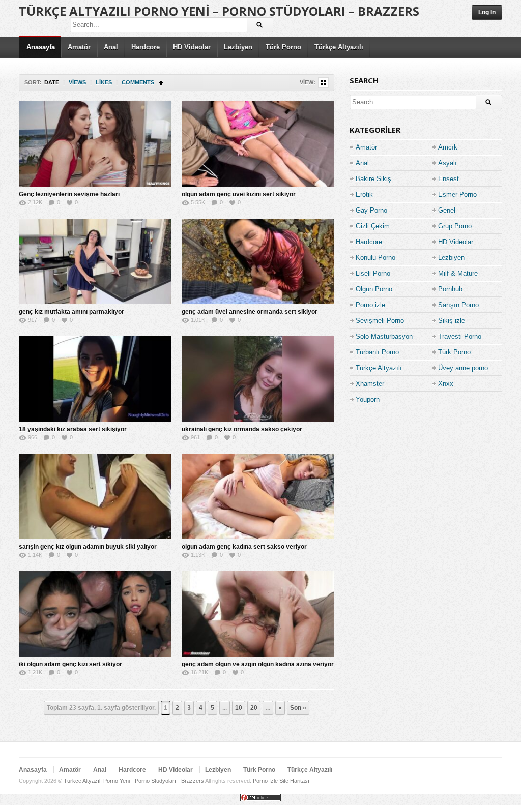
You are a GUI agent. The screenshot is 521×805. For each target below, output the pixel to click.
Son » (298, 707)
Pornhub (450, 289)
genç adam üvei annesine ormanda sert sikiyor (249, 311)
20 (253, 707)
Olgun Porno (374, 289)
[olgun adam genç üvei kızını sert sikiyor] (258, 143)
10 (238, 707)
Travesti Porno (459, 336)
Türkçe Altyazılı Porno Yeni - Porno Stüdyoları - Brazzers (134, 781)
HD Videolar (192, 47)
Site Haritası (294, 781)
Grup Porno (455, 226)
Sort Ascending (161, 82)
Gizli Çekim (373, 226)
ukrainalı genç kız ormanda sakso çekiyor (242, 429)
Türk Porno (283, 47)
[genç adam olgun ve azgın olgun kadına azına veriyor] (258, 613)
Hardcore (145, 47)
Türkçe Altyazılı (338, 47)
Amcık (447, 147)
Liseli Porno (373, 273)
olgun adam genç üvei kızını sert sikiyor (239, 194)
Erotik (364, 194)
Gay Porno (371, 210)
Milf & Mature (458, 273)
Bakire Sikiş (373, 179)
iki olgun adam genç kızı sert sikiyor (70, 664)
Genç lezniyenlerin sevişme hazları (69, 194)
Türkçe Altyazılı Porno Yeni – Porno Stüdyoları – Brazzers (219, 11)
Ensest (448, 179)
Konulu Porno (375, 257)
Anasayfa (40, 47)
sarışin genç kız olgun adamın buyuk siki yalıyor (88, 546)
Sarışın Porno (458, 305)
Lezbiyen (238, 47)
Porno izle (370, 305)
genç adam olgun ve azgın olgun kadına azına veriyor (258, 664)
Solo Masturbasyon (384, 336)
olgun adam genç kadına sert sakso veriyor (244, 546)
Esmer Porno (457, 194)
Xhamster (370, 383)
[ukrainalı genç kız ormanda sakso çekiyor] (258, 378)
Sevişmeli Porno (380, 320)
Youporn (368, 399)
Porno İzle (265, 781)
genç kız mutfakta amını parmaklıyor (71, 311)
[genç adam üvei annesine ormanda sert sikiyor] (258, 261)
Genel (446, 210)
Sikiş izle (451, 320)
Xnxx (445, 383)
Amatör (79, 47)
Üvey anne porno (463, 368)
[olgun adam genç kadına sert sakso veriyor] (258, 496)
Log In (487, 12)
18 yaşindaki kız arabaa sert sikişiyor (73, 429)
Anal (111, 47)
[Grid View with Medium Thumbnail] (323, 82)
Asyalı (447, 163)
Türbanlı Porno (377, 352)
